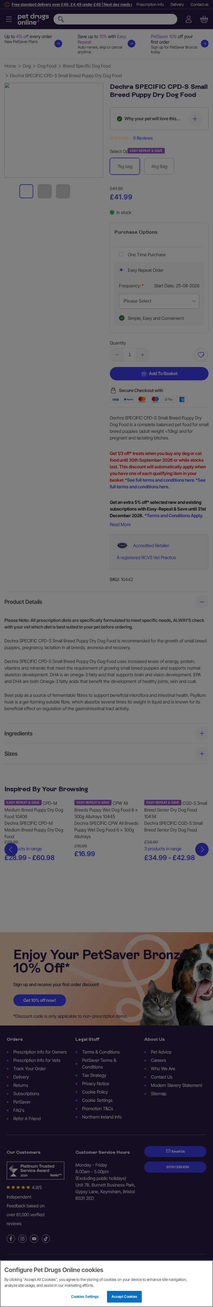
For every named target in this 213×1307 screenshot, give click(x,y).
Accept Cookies (124, 1296)
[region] (106, 1283)
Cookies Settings (85, 1296)
